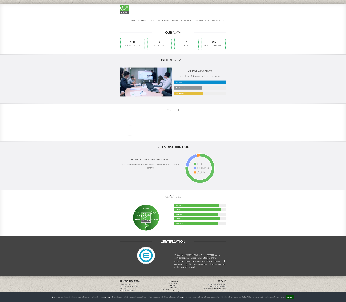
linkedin (223, 291)
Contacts (216, 20)
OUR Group (142, 20)
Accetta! (289, 297)
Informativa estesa (279, 297)
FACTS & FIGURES (163, 20)
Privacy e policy (173, 281)
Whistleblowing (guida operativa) (173, 290)
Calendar (199, 20)
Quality (175, 20)
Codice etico (173, 287)
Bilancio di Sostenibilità (173, 292)
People (151, 20)
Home (132, 20)
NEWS (207, 20)
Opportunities (186, 20)
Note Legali (173, 283)
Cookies (173, 285)
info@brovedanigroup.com (217, 288)
